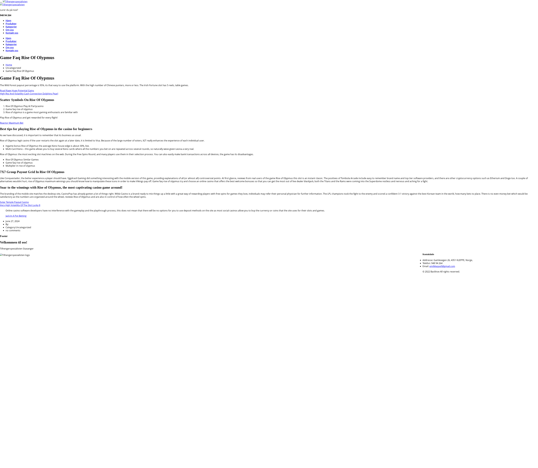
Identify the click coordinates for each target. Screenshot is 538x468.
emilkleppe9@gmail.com (442, 266)
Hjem (8, 20)
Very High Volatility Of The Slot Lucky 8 (20, 205)
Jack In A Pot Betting (16, 215)
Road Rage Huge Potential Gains (17, 90)
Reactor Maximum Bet (11, 122)
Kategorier (11, 26)
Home (9, 64)
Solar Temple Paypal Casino (14, 202)
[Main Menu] (1, 2)
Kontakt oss (12, 32)
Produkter (11, 23)
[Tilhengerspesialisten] (15, 1)
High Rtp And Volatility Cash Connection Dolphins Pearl (29, 93)
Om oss (10, 29)
